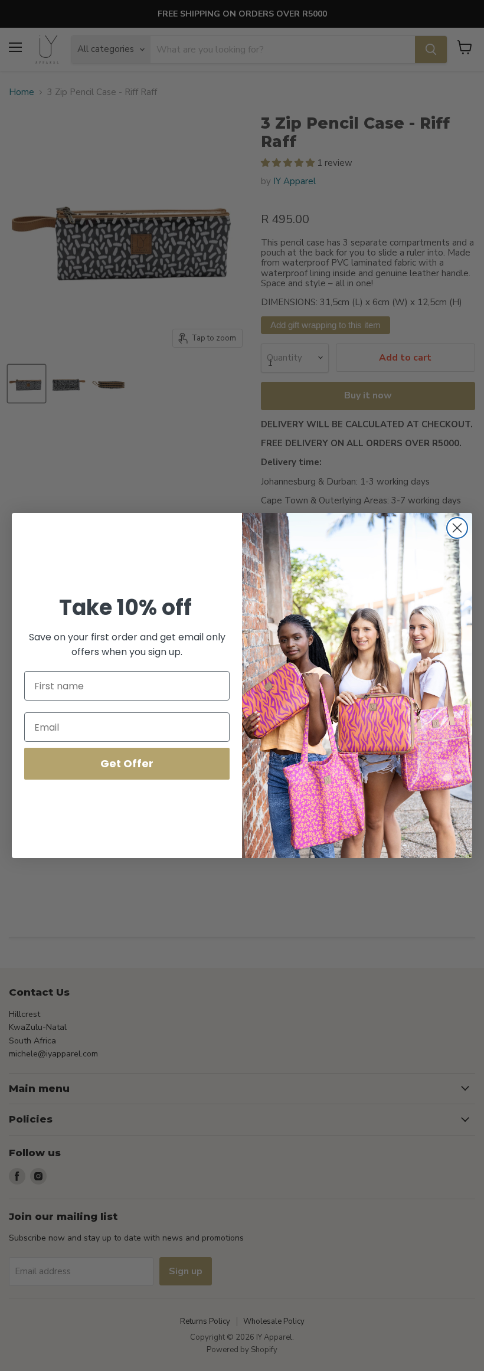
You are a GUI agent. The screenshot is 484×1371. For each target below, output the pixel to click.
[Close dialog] (457, 528)
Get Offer (126, 763)
